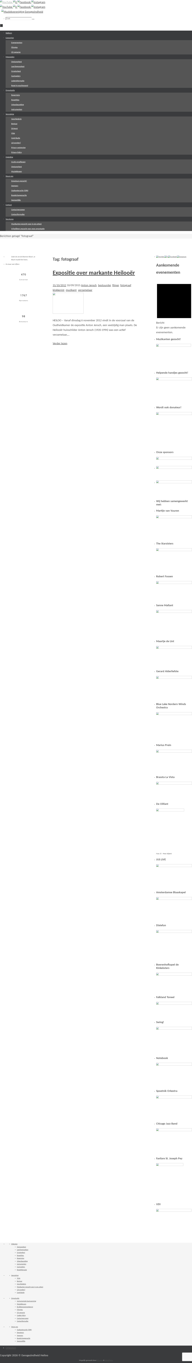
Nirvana (100, 1360)
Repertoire (20, 1258)
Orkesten (14, 1244)
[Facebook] (24, 2)
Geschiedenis (21, 1284)
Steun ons (14, 1327)
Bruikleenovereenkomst (25, 1307)
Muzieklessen (21, 1304)
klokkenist (58, 290)
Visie (18, 1278)
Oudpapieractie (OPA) (24, 1330)
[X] (15, 2)
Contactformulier (22, 1321)
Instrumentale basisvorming (26, 1301)
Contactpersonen (22, 1318)
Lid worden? (21, 1290)
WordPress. (109, 1360)
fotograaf (125, 285)
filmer (115, 285)
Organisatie (15, 1298)
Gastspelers (21, 1267)
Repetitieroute (22, 1270)
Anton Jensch (89, 285)
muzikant (71, 290)
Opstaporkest (21, 1247)
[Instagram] (38, 2)
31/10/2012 (59, 285)
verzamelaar (85, 290)
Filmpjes (20, 1310)
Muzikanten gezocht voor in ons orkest (30, 1287)
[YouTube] (6, 2)
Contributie (20, 1293)
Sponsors (20, 1335)
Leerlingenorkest (22, 1250)
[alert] (174, 307)
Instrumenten (21, 1264)
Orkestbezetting (22, 1261)
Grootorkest (21, 1253)
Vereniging (15, 1275)
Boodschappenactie (23, 1338)
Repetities (20, 1255)
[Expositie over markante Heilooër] (68, 313)
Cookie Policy (21, 1315)
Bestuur (19, 1281)
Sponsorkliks (21, 1341)
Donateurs (20, 1333)
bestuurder (104, 285)
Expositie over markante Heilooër (94, 273)
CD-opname (21, 1313)
